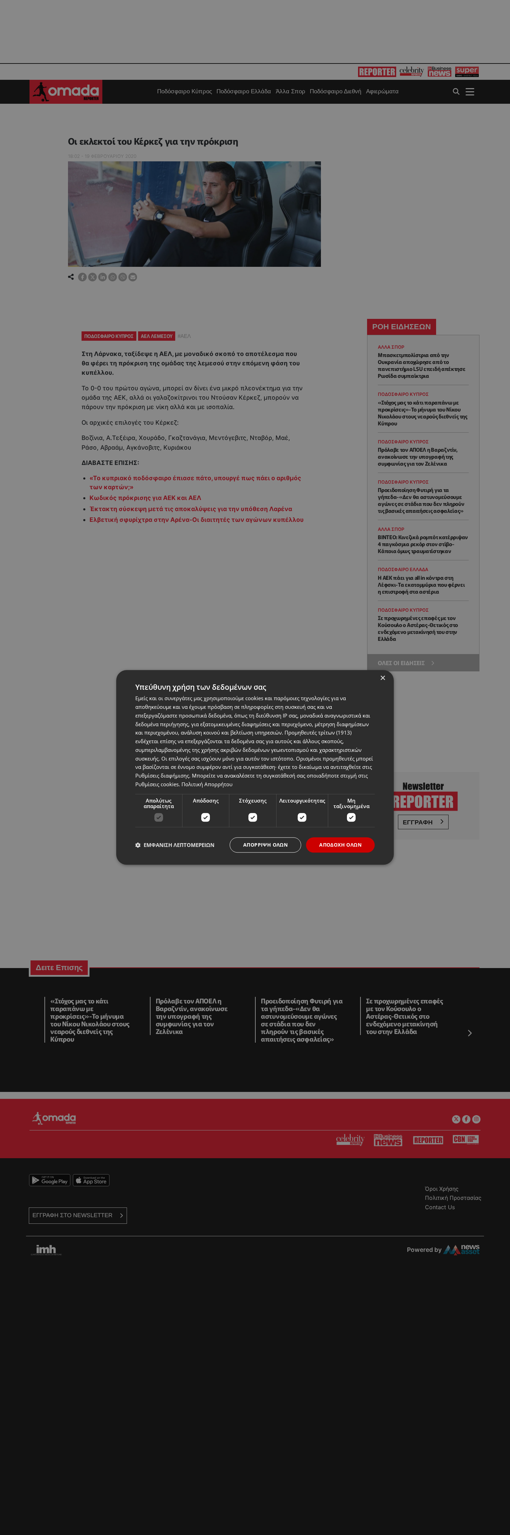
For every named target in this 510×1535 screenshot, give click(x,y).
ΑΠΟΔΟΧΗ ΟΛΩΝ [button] (340, 844)
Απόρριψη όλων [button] (265, 844)
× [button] (382, 678)
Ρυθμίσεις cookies (157, 784)
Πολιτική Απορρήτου (206, 784)
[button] (174, 845)
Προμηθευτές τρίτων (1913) (317, 732)
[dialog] (255, 767)
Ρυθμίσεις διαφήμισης (162, 775)
